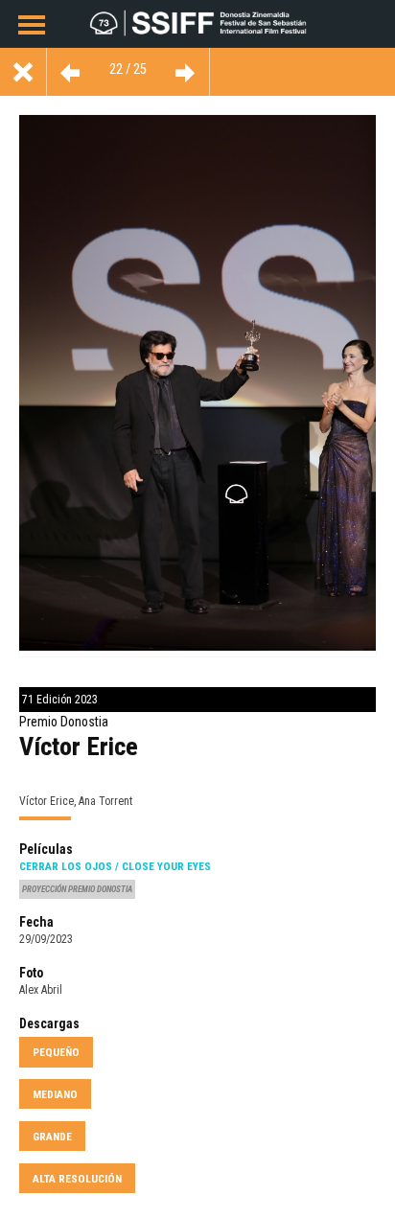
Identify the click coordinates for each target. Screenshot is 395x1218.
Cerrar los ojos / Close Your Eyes (115, 866)
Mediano (55, 1094)
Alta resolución (77, 1178)
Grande (52, 1136)
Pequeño (56, 1052)
